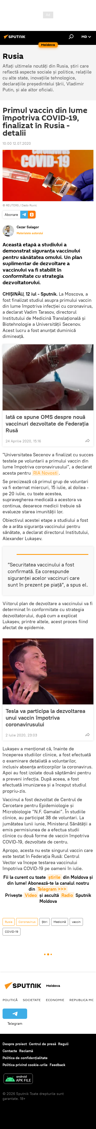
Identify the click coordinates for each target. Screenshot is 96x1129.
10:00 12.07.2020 (17, 143)
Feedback (57, 1064)
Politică (10, 999)
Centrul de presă (42, 1044)
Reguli (63, 1044)
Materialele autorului (30, 233)
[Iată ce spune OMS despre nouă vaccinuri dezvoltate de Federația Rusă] (48, 377)
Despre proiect (15, 1044)
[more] (87, 440)
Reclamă (26, 1051)
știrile (54, 877)
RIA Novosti (45, 473)
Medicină (60, 922)
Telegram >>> (52, 889)
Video (31, 895)
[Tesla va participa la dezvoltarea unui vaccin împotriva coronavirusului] (48, 671)
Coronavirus (27, 922)
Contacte (10, 1051)
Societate (32, 999)
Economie (55, 999)
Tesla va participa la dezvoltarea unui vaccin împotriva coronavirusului (45, 718)
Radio (67, 895)
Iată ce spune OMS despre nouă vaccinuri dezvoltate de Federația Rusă (47, 423)
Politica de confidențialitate (25, 1057)
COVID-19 (11, 931)
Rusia (8, 922)
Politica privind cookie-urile (25, 1064)
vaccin (76, 922)
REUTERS (12, 205)
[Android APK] (18, 1079)
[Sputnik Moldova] (15, 38)
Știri (44, 922)
